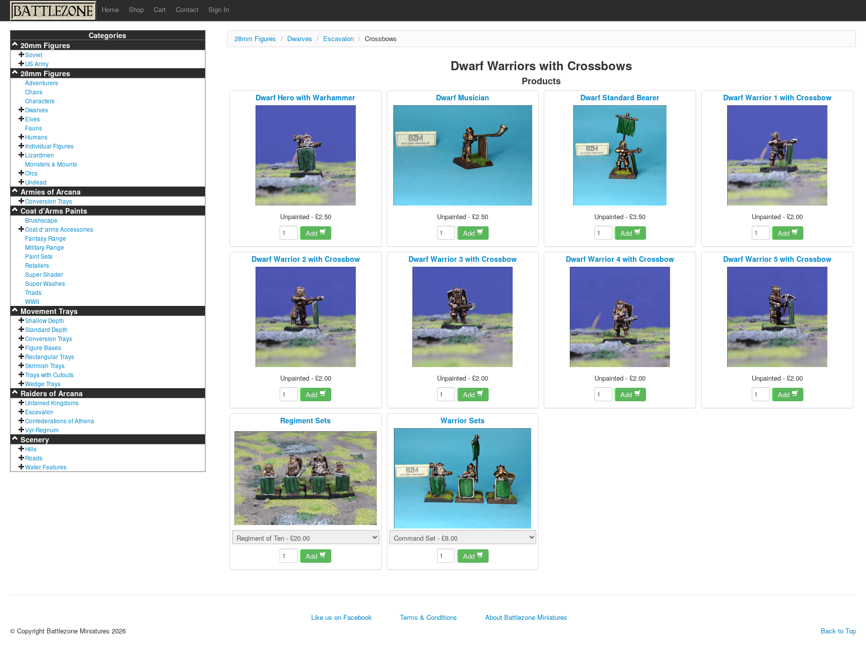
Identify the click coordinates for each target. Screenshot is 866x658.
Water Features (46, 467)
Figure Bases (43, 348)
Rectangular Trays (49, 357)
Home (110, 9)
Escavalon (39, 412)
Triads (33, 292)
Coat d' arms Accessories (59, 229)
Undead (36, 182)
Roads (34, 458)
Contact (187, 9)
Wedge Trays (43, 384)
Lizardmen (39, 155)
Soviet (33, 55)
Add (312, 233)
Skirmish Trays (45, 366)
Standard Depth (46, 329)
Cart (160, 9)
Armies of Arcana (50, 192)
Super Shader (44, 274)
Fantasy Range (45, 238)
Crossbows (381, 38)
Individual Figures (49, 146)
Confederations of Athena (59, 421)
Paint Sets (39, 256)
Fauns (33, 128)
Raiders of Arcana (51, 393)
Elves (32, 119)
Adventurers (41, 83)
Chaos (34, 92)
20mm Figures (44, 45)
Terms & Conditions (428, 617)
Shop (136, 9)
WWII (32, 301)
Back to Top (838, 630)
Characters (40, 101)
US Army (37, 64)
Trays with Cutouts (49, 375)
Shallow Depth (44, 320)
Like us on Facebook (341, 617)
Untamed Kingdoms (52, 403)
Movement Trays (48, 311)
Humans (36, 137)
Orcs (31, 173)
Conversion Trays (48, 201)
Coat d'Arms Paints (53, 211)
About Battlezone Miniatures (526, 617)
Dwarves (36, 110)
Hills (31, 449)
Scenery (34, 439)
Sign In (218, 9)
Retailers (37, 265)
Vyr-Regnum (42, 430)
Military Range (44, 247)
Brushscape (41, 220)
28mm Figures (44, 73)
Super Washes (45, 283)
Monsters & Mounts (51, 164)
